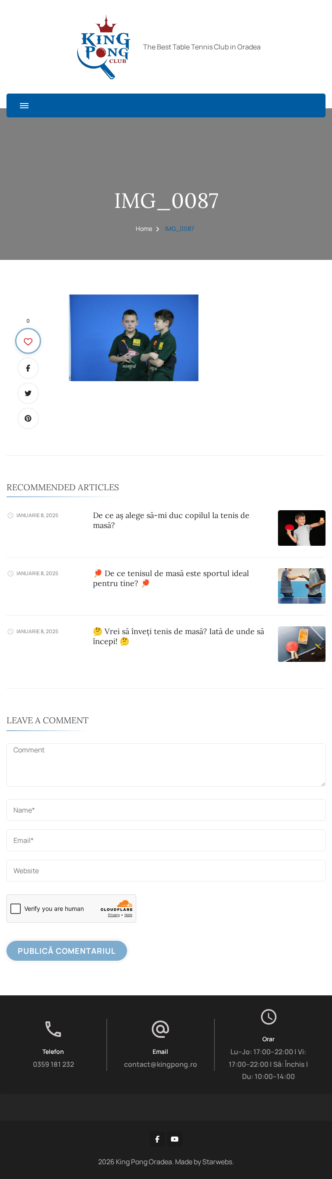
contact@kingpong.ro (160, 1064)
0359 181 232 (53, 1064)
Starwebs (217, 1161)
